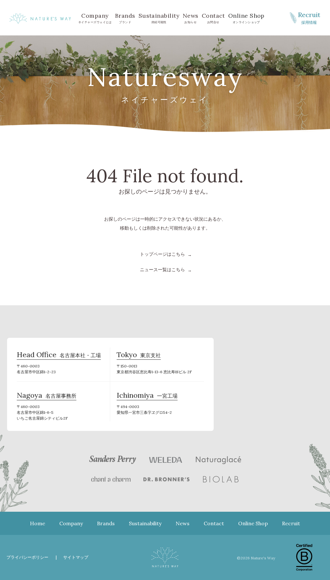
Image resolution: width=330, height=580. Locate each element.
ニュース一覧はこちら (162, 269)
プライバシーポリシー (27, 557)
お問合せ (213, 18)
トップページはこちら (162, 254)
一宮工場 (147, 396)
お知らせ (191, 18)
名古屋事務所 (46, 396)
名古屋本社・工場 (59, 355)
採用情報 (309, 18)
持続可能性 (159, 18)
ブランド (125, 18)
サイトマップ (75, 557)
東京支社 (139, 355)
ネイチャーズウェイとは (95, 18)
